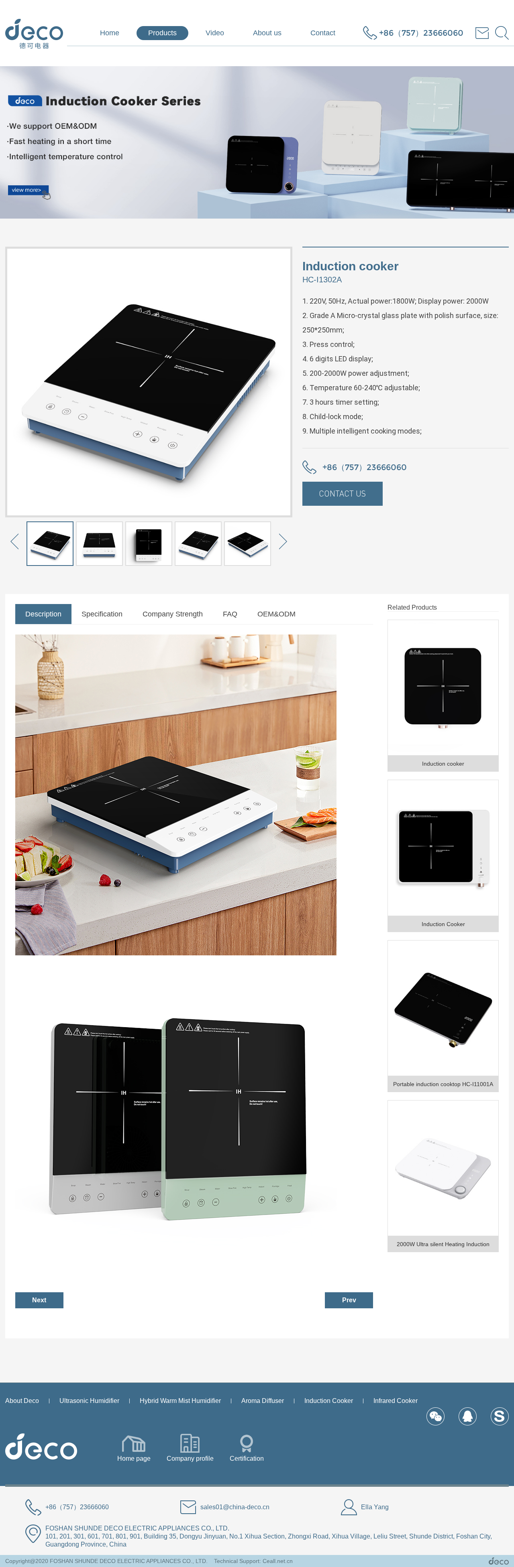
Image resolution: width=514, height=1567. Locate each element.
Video (215, 33)
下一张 (282, 542)
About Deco (22, 1400)
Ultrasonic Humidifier (89, 1400)
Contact (322, 33)
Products (162, 33)
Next (39, 1300)
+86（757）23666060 (421, 33)
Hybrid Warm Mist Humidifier (180, 1400)
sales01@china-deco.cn (234, 1507)
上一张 (15, 542)
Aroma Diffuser (262, 1400)
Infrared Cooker (395, 1400)
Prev (349, 1300)
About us (267, 33)
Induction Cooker (328, 1400)
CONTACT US (342, 494)
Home (109, 33)
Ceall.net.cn (278, 1561)
